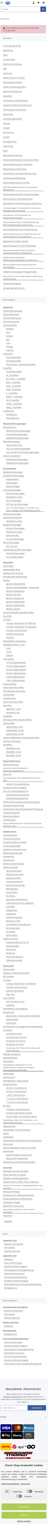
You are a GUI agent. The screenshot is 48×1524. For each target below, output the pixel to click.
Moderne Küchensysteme (13, 864)
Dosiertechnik (8, 1012)
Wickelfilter (7, 745)
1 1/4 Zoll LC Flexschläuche (17, 1098)
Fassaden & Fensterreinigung (16, 1281)
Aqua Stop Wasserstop (15, 885)
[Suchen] (43, 9)
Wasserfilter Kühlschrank (13, 1206)
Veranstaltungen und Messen (15, 1307)
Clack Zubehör (9, 998)
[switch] (8, 1491)
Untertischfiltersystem (12, 318)
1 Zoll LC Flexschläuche (15, 1095)
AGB (5, 68)
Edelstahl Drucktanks (11, 1054)
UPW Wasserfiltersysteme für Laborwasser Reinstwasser (20, 188)
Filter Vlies (10, 994)
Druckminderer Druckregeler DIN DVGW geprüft (23, 1026)
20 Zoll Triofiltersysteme (16, 673)
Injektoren (10, 1005)
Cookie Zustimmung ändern (14, 87)
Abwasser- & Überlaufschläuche (16, 973)
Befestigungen (12, 889)
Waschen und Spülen (12, 741)
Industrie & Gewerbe (11, 456)
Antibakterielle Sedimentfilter (15, 577)
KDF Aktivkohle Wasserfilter (14, 691)
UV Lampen (10, 931)
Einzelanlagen (12, 483)
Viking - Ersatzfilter (13, 407)
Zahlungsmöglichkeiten (12, 119)
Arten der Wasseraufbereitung (15, 1338)
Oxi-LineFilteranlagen (15, 557)
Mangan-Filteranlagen (12, 525)
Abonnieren (37, 1408)
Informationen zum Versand (14, 109)
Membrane (10, 953)
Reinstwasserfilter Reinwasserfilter (17, 720)
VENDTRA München (12, 1251)
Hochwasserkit (9, 1077)
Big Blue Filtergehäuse (15, 591)
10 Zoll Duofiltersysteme (16, 662)
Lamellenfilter (8, 695)
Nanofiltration (9, 860)
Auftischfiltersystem (11, 314)
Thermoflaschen (12, 418)
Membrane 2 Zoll (13, 921)
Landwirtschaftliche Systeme (15, 842)
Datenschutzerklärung (12, 64)
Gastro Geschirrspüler (13, 1263)
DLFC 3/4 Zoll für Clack (15, 1001)
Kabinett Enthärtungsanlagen (18, 431)
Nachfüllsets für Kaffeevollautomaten (18, 1195)
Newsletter (7, 96)
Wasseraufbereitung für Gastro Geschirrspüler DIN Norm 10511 (22, 824)
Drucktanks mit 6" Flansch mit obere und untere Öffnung (23, 1049)
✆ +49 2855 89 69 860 (12, 46)
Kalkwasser (8, 1259)
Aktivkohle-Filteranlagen (13, 472)
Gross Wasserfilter (13, 357)
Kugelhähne (11, 914)
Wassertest (7, 1215)
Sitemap (6, 123)
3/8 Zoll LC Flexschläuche (16, 1088)
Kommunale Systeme (11, 839)
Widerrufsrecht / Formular (14, 78)
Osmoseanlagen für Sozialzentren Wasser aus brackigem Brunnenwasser (22, 209)
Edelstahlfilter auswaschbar (14, 641)
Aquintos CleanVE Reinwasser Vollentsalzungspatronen (15, 769)
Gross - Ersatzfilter (13, 386)
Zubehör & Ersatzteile (15, 634)
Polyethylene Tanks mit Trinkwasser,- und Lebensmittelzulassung (20, 1121)
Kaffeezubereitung (10, 764)
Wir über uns (8, 132)
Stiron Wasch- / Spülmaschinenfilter (21, 364)
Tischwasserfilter (10, 325)
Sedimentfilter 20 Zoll (15, 734)
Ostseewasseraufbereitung (14, 178)
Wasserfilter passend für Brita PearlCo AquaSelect (19, 1210)
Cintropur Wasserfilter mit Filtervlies (21, 623)
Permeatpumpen (13, 928)
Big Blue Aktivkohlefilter (15, 584)
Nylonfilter (7, 705)
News (5, 55)
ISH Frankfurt (9, 1247)
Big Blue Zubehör (13, 609)
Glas (8, 339)
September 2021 (10, 1256)
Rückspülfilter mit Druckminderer (17, 1130)
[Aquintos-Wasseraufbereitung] (8, 3)
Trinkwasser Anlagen (11, 1202)
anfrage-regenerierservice (14, 288)
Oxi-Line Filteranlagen (15, 539)
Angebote (8, 1221)
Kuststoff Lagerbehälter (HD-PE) (19, 1113)
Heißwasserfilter (9, 684)
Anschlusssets (9, 969)
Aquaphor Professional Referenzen (17, 105)
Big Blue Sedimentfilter (15, 605)
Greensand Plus (12, 535)
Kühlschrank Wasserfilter (13, 687)
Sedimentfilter (9, 723)
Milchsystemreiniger (11, 1191)
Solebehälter (8, 1137)
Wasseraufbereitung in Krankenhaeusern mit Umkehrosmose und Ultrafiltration (21, 235)
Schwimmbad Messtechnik (17, 798)
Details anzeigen (24, 1521)
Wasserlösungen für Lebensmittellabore (19, 246)
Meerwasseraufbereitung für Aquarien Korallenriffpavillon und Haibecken (19, 251)
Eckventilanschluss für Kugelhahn (20, 903)
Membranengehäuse (14, 956)
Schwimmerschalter (14, 960)
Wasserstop (8, 1144)
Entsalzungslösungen (12, 846)
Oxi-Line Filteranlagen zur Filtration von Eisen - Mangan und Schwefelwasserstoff (23, 509)
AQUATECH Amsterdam (13, 1244)
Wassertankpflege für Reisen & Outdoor (19, 1148)
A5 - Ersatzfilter (12, 375)
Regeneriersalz (9, 1126)
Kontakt (6, 128)
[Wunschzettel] (38, 2)
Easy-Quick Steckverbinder (17, 899)
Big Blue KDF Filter (13, 594)
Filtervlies (10, 637)
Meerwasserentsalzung (12, 155)
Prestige (9, 346)
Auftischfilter (8, 566)
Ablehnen (24, 1515)
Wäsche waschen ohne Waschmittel (18, 199)
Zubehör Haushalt (10, 867)
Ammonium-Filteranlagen (13, 475)
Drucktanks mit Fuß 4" (15, 1044)
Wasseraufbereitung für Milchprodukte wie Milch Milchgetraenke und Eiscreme (21, 223)
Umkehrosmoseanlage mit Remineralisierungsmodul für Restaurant (20, 258)
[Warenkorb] (43, 2)
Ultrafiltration (8, 856)
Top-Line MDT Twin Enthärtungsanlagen (22, 452)
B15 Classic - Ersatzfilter (16, 379)
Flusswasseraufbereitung (13, 805)
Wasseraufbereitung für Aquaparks (17, 164)
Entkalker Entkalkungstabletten (16, 1178)
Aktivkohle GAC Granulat (13, 573)
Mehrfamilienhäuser (11, 441)
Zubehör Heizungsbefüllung (17, 784)
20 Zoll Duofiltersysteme (16, 669)
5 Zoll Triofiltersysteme (15, 680)
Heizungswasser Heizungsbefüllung (19, 1270)
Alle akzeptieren (24, 1507)
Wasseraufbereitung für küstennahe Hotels (21, 160)
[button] (33, 2)
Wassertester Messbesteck (17, 1158)
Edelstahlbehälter (10, 1058)
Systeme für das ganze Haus (14, 849)
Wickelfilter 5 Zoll (13, 748)
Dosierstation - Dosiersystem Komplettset (23, 1016)
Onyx (8, 343)
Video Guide (8, 114)
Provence (10, 350)
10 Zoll (8, 652)
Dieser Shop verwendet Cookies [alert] (24, 1465)
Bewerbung (8, 50)
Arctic (8, 332)
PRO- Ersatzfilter (12, 400)
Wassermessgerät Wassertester (19, 1155)
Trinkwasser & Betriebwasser (18, 1109)
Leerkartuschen (9, 698)
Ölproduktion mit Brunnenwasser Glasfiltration (22, 203)
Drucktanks (10, 896)
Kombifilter (7, 716)
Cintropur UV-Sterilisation (16, 630)
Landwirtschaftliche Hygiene (14, 787)
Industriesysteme (10, 835)
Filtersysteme (8, 659)
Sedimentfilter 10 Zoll (15, 730)
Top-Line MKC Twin (14, 445)
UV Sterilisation (9, 820)
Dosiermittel (11, 949)
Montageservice (10, 1288)
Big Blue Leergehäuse (15, 598)
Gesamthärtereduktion (12, 517)
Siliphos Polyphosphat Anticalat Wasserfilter (21, 737)
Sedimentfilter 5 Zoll (14, 727)
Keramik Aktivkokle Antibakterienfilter (18, 612)
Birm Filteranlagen (13, 500)
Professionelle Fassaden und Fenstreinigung (21, 802)
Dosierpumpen (12, 1019)
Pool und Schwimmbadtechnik (15, 791)
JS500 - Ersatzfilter (13, 389)
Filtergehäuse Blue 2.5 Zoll (14, 644)
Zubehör (9, 655)
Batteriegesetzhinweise (12, 82)
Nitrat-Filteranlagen (11, 542)
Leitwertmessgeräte (14, 917)
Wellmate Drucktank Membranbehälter (19, 1162)
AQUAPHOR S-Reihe (14, 497)
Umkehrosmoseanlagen (13, 311)
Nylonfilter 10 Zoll (13, 709)
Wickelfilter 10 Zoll (13, 752)
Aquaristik (7, 774)
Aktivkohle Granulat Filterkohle (15, 1171)
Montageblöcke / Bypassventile (16, 1081)
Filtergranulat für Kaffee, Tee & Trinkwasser (21, 1182)
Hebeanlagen (8, 1073)
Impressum (7, 73)
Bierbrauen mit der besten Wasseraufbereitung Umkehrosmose (22, 277)
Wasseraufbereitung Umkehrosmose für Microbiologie (19, 265)
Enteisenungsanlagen (12, 490)
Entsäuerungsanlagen (12, 514)
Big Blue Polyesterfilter (15, 602)
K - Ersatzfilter (12, 393)
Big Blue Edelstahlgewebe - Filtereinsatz (22, 587)
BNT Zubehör (8, 976)
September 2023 (10, 1240)
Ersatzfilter (7, 368)
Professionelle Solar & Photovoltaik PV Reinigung (23, 809)
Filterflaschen (11, 414)
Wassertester (8, 1151)
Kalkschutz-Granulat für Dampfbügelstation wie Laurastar (22, 1186)
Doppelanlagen (12, 479)
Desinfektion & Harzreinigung (15, 1008)
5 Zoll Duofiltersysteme (15, 677)
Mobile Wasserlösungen (13, 853)
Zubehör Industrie (10, 939)
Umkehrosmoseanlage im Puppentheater (20, 272)
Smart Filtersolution (11, 321)
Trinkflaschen (8, 411)
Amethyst (10, 329)
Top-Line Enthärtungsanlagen (18, 448)
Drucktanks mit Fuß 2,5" (16, 1041)
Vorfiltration (8, 354)
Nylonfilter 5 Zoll (13, 712)
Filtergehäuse (11, 910)
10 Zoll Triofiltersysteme (16, 666)
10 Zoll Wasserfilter (14, 371)
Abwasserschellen (13, 878)
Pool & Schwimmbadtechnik (15, 1277)
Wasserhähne (11, 935)
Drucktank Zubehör (14, 1034)
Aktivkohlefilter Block (11, 569)
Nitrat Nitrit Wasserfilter (13, 702)
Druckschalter (11, 892)
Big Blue (6, 580)
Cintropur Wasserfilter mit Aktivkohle (21, 627)
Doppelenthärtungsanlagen (17, 438)
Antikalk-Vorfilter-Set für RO (17, 942)
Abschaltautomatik (13, 871)
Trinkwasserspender (11, 812)
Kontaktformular (10, 141)
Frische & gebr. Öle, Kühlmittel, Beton (21, 1116)
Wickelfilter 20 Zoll (13, 755)
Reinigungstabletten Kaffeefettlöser (17, 1199)
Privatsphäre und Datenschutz (15, 100)
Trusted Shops (9, 59)
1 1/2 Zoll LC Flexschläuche (17, 1102)
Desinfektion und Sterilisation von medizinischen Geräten (17, 216)
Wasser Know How (10, 1322)
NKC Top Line (11, 546)
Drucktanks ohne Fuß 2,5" (16, 1037)
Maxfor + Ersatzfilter (14, 396)
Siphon (6, 1133)
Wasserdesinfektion (11, 816)
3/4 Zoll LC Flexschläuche (16, 1091)
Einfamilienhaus (9, 427)
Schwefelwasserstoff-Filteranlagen (17, 550)
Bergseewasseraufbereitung (14, 169)
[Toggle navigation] (1, 1)
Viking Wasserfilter (13, 361)
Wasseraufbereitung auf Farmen (16, 182)
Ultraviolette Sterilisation (14, 1273)
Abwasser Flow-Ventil (15, 874)
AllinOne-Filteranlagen (15, 493)
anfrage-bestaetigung (12, 283)
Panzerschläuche (10, 1084)
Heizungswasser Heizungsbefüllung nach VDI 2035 (21, 779)
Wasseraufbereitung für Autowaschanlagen (21, 194)
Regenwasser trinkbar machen (15, 241)
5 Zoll (8, 648)
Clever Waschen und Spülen (14, 1175)
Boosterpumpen (12, 946)
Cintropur (7, 619)
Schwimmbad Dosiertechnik (17, 795)
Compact (9, 336)
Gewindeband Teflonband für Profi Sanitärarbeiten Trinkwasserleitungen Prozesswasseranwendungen (18, 1067)
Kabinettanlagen (13, 486)
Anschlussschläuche (14, 881)
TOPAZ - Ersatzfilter (14, 404)
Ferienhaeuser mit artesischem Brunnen (20, 173)
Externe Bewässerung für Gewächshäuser (20, 229)
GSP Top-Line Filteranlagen (17, 504)
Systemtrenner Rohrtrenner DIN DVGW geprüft (22, 1140)
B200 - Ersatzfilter (13, 382)
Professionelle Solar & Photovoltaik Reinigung (22, 1284)
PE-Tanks (6, 1106)
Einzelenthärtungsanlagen (17, 434)
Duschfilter (7, 616)
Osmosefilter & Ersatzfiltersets (18, 924)
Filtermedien (8, 1061)
